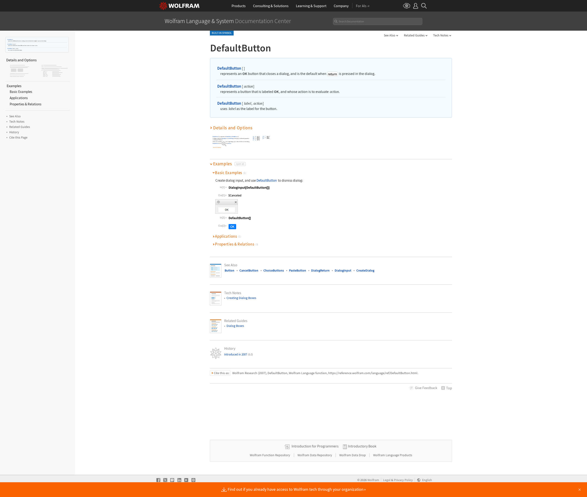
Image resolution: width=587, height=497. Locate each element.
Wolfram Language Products (392, 455)
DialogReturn (234, 136)
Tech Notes (440, 35)
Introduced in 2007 (238, 354)
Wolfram (373, 480)
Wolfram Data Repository (315, 455)
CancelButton (248, 270)
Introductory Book (362, 446)
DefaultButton (9, 39)
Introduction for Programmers (315, 446)
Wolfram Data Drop (353, 455)
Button (229, 143)
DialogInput (224, 138)
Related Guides (414, 35)
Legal (386, 480)
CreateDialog (230, 138)
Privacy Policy (403, 480)
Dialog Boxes (235, 326)
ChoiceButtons (273, 270)
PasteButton (297, 270)
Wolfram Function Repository (270, 455)
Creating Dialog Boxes (241, 298)
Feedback (426, 387)
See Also (389, 35)
